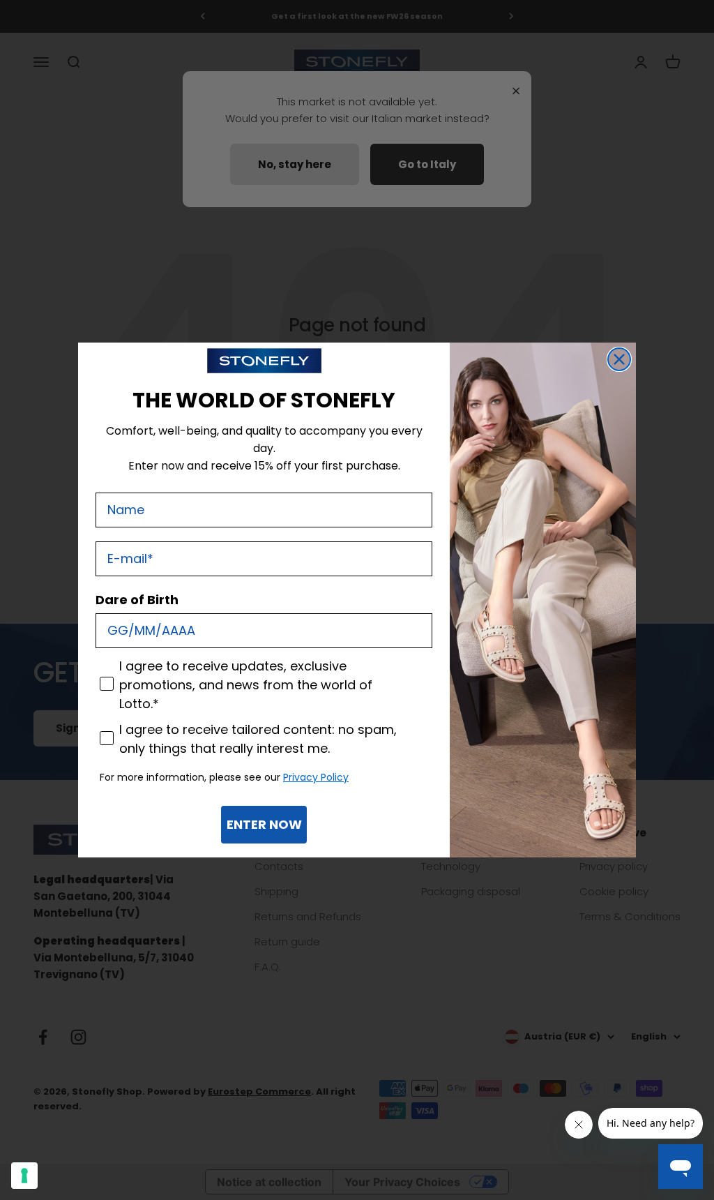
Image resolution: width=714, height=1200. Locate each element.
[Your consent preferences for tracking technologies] (24, 1175)
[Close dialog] (619, 359)
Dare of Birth (137, 599)
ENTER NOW (264, 824)
